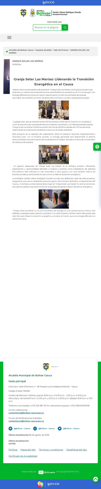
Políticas (13, 450)
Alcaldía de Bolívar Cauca (21, 50)
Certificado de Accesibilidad (23, 456)
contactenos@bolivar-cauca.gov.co (26, 413)
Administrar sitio (54, 22)
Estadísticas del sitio (76, 450)
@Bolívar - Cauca (22, 428)
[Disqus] (50, 258)
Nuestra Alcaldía (43, 50)
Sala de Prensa (61, 50)
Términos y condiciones (51, 450)
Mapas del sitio (28, 450)
